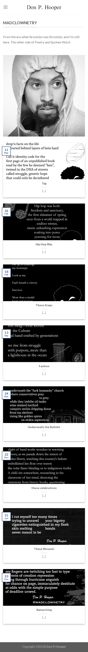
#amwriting (44, 609)
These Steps (44, 305)
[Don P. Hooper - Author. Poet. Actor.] (44, 7)
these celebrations (44, 488)
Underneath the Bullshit (44, 427)
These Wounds (44, 549)
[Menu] (5, 7)
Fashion (44, 366)
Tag (44, 183)
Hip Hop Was (44, 244)
